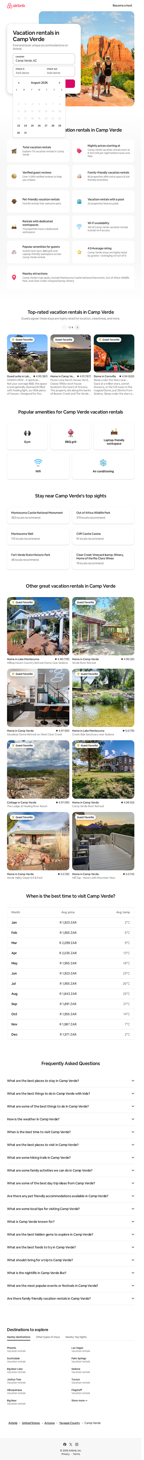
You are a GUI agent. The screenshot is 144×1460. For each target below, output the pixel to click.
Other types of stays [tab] (48, 1337)
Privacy (65, 1454)
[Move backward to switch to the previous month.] (19, 83)
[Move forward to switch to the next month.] (59, 83)
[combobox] (44, 60)
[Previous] (64, 327)
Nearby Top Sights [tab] (76, 1337)
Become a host (122, 5)
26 (39, 125)
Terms (76, 1454)
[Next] (77, 327)
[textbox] (28, 73)
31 (25, 132)
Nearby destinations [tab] (18, 1337)
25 (32, 125)
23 (18, 125)
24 (25, 125)
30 (18, 132)
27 (46, 125)
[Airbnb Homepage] (16, 5)
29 (59, 125)
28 (52, 125)
